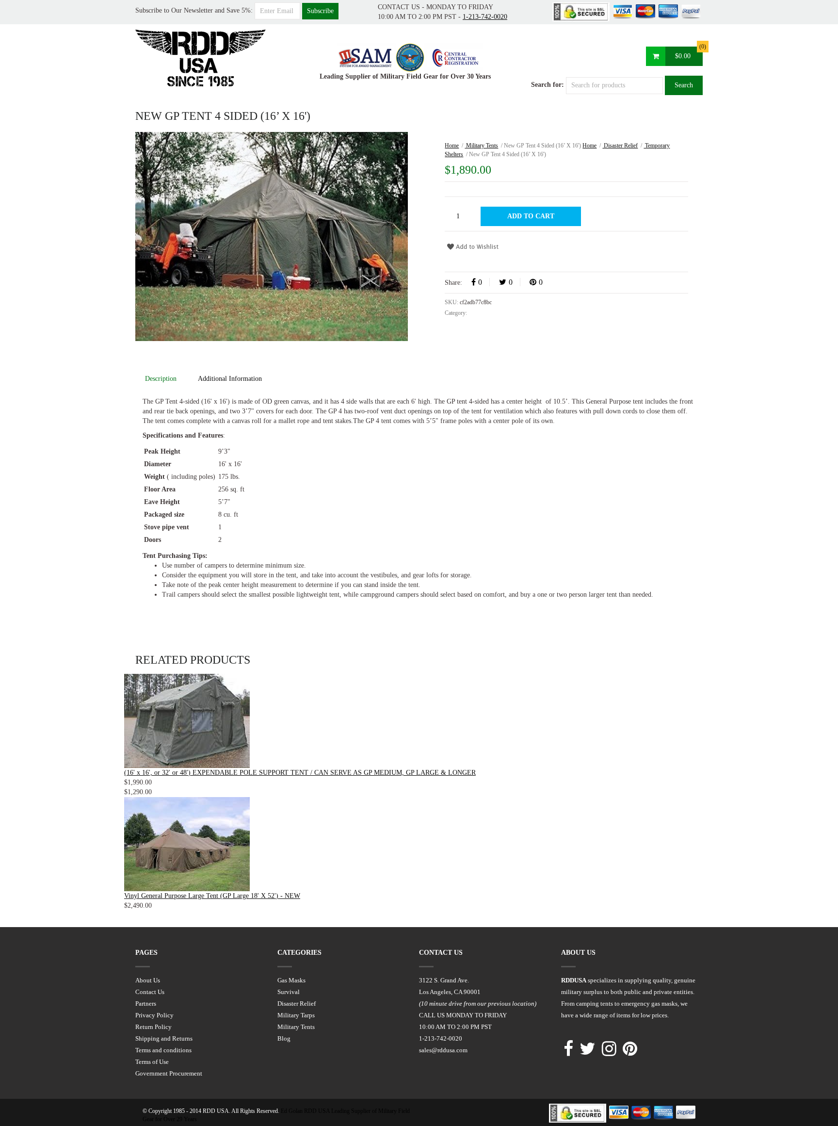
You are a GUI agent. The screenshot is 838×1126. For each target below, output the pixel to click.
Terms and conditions (163, 1050)
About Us (147, 980)
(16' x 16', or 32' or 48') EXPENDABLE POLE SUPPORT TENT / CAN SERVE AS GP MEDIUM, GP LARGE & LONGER (300, 772)
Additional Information (230, 378)
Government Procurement (168, 1073)
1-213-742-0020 (485, 16)
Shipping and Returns (164, 1038)
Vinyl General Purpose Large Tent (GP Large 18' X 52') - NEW (212, 895)
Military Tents (481, 145)
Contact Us (149, 991)
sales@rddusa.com (443, 1050)
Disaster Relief (620, 145)
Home (452, 145)
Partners (145, 1003)
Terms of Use (152, 1061)
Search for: (547, 84)
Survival (288, 991)
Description (161, 378)
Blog (283, 1038)
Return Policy (153, 1026)
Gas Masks (291, 980)
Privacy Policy (154, 1015)
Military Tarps (296, 1015)
